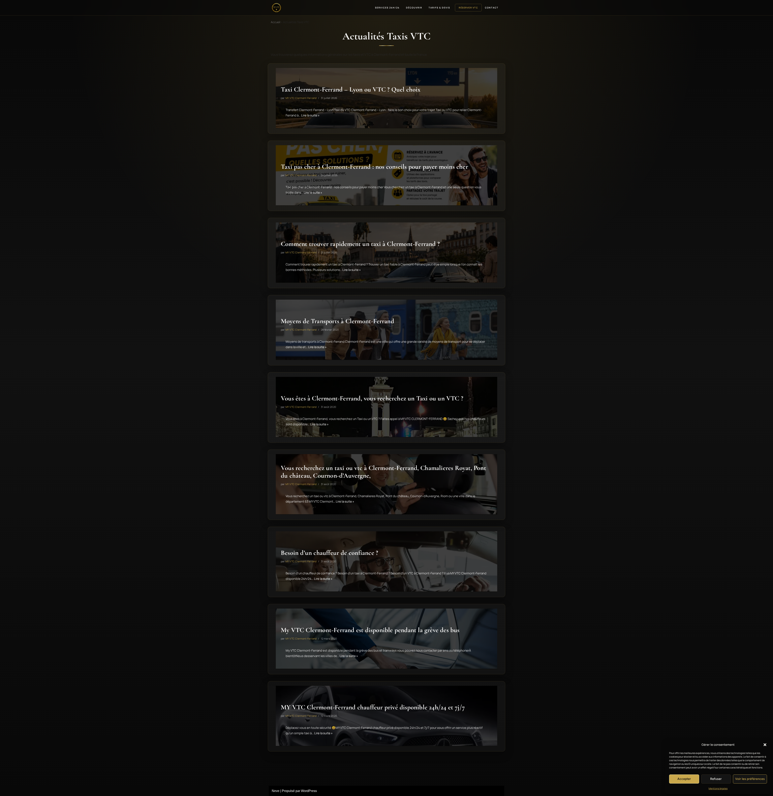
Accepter (684, 779)
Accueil (275, 22)
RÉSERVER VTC (468, 7)
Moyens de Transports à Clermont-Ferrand (337, 321)
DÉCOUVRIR (414, 7)
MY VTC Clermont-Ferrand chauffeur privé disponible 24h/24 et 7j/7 (373, 707)
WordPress (309, 791)
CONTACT (491, 7)
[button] (765, 745)
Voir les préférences (750, 779)
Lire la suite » (310, 115)
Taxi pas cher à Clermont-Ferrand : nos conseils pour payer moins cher (374, 167)
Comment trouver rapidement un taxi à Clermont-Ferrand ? (360, 244)
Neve (275, 791)
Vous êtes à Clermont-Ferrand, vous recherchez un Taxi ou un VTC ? (372, 398)
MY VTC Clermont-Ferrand (301, 98)
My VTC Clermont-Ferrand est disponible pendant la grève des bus (370, 630)
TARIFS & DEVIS (439, 7)
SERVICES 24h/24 (387, 7)
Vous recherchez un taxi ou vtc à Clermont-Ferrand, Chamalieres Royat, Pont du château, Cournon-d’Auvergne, (383, 472)
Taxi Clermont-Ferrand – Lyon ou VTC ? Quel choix (351, 89)
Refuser (716, 779)
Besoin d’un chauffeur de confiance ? (329, 553)
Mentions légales (718, 788)
